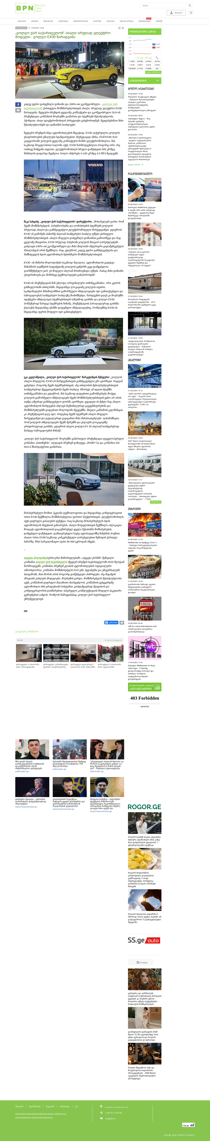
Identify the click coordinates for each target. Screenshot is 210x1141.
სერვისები (64, 1106)
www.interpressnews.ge (26, 807)
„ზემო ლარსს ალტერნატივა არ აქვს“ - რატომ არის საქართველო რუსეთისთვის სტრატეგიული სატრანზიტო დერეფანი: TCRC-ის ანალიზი (142, 400)
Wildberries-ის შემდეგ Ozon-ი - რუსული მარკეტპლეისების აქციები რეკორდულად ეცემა (142, 546)
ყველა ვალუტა (152, 72)
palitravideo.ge (22, 771)
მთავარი (19, 1106)
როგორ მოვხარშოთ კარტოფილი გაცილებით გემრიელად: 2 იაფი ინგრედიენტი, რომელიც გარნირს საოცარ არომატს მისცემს (142, 880)
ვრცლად (155, 502)
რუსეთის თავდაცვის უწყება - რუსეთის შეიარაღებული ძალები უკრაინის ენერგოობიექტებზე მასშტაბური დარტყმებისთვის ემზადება (142, 103)
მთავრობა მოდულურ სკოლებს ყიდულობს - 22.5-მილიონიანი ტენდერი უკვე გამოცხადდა (142, 303)
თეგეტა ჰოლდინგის (36, 557)
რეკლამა (50, 1106)
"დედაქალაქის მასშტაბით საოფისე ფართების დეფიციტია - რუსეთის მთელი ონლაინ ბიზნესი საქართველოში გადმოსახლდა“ (141, 348)
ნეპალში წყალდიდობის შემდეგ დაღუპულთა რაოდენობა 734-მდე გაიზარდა (69, 763)
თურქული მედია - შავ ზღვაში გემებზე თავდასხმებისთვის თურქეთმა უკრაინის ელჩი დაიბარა (141, 124)
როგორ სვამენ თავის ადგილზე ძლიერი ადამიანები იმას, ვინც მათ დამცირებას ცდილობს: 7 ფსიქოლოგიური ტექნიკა (144, 841)
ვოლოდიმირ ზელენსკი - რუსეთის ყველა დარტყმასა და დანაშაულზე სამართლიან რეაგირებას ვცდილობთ (69, 802)
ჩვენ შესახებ (34, 1106)
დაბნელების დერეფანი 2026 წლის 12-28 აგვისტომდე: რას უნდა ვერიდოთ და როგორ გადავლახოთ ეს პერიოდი (143, 1036)
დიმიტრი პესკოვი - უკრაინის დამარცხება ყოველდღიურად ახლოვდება (30, 801)
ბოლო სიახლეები (141, 88)
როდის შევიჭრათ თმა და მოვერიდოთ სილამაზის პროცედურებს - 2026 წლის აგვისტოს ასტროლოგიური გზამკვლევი (142, 1073)
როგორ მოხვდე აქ (113, 640)
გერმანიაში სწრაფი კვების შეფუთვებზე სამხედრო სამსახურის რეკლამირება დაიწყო (142, 588)
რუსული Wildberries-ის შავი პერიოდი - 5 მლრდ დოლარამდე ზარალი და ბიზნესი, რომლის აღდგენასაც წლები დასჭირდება (141, 672)
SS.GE (20, 640)
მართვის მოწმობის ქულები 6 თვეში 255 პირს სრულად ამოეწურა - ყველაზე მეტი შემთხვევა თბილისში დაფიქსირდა (142, 212)
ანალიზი (134, 360)
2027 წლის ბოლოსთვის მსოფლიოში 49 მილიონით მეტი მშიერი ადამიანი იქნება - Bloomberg (141, 445)
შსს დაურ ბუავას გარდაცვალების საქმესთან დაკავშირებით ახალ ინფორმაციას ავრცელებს (29, 765)
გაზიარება (113, 623)
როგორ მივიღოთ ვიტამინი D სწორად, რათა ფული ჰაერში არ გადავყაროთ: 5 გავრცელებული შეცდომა (145, 918)
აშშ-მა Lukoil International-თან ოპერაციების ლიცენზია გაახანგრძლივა (142, 629)
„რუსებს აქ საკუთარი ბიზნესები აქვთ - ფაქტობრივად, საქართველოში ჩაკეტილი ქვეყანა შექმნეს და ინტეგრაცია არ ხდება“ (141, 259)
